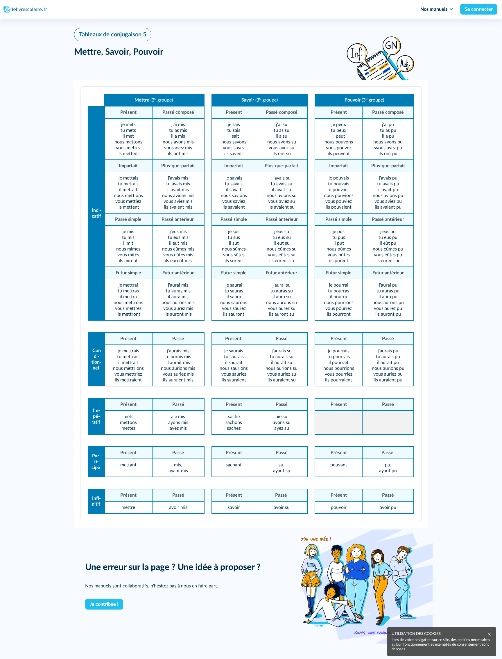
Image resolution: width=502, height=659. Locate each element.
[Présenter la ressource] (407, 99)
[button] (251, 304)
